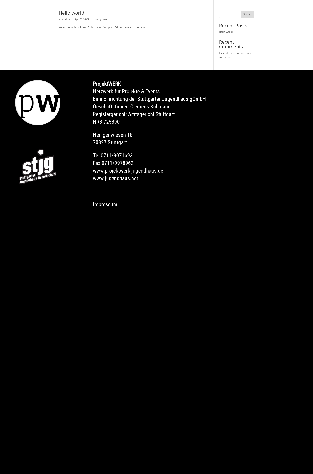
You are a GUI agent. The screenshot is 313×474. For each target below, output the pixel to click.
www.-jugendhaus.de (128, 170)
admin (68, 19)
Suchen (247, 14)
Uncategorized (100, 19)
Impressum (105, 204)
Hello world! (72, 13)
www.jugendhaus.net (115, 178)
